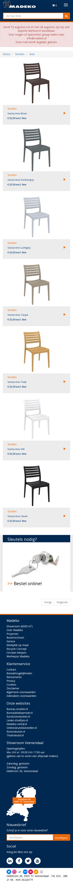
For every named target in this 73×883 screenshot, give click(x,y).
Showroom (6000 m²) (20, 626)
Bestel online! (24, 583)
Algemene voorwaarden (21, 692)
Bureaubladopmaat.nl (20, 713)
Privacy (11, 681)
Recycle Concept (17, 649)
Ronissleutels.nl (16, 731)
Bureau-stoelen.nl (17, 709)
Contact (11, 669)
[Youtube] (38, 861)
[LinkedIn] (11, 861)
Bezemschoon (15, 637)
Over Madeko (15, 630)
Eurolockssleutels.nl (18, 716)
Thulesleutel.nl (15, 735)
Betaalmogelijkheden (19, 673)
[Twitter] (29, 861)
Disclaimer (13, 688)
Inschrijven (61, 838)
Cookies (11, 684)
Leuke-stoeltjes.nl (17, 720)
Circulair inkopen (16, 652)
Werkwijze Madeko (18, 656)
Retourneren (14, 677)
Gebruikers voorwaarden (21, 696)
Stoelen (12, 108)
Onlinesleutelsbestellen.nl (22, 728)
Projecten (12, 634)
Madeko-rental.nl (17, 724)
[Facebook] (20, 861)
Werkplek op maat (18, 645)
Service (11, 641)
